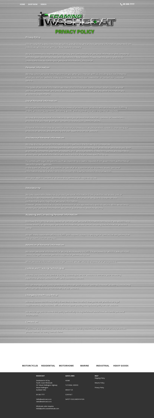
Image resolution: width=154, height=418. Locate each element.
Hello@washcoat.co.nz (43, 399)
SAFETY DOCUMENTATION (74, 399)
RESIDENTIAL (48, 365)
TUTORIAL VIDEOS (71, 385)
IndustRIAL (102, 365)
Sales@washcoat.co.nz (44, 402)
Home (22, 4)
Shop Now (32, 4)
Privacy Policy (99, 388)
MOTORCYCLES (30, 365)
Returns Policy (99, 383)
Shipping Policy (100, 378)
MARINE (84, 365)
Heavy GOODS (120, 365)
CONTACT (69, 395)
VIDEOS (43, 4)
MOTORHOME (66, 365)
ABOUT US (69, 390)
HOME (67, 380)
